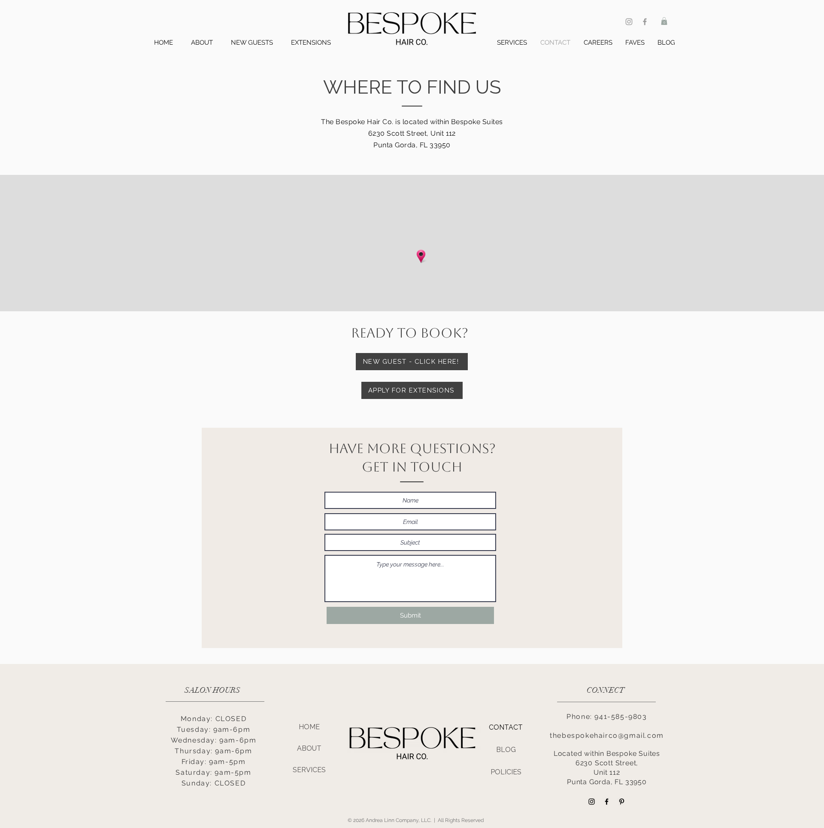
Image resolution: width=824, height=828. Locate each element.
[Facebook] (607, 802)
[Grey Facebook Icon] (644, 21)
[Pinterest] (622, 802)
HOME (309, 727)
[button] (664, 21)
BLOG (506, 750)
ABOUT (309, 748)
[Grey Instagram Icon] (628, 21)
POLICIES (506, 772)
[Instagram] (592, 802)
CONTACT (506, 727)
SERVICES (309, 770)
